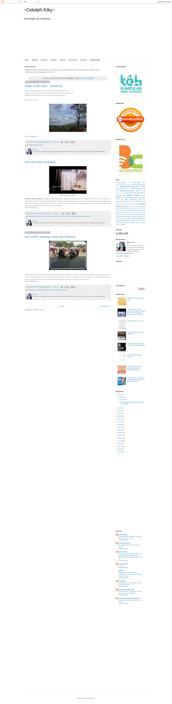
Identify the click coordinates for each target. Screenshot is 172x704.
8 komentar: (55, 142)
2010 (120, 449)
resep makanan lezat (137, 208)
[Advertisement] (86, 40)
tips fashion (138, 216)
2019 (120, 424)
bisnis (140, 201)
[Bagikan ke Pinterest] (74, 142)
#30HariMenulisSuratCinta (123, 184)
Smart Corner (122, 552)
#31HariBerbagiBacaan (138, 184)
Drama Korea (72, 60)
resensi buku (123, 209)
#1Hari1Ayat (136, 183)
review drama (129, 211)
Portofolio (54, 60)
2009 (120, 452)
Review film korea (131, 193)
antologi (118, 195)
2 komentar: (55, 287)
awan (31, 145)
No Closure (123, 399)
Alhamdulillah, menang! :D (135, 321)
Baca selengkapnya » (32, 136)
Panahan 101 (119, 192)
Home (27, 60)
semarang (121, 214)
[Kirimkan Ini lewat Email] (65, 142)
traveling (128, 220)
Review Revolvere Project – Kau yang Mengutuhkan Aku (136, 344)
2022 (120, 416)
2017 (120, 430)
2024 (120, 411)
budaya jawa (125, 204)
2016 (120, 433)
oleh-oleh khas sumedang (59, 216)
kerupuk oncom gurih (35, 216)
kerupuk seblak (46, 216)
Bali (141, 190)
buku (133, 204)
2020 (120, 422)
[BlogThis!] (67, 142)
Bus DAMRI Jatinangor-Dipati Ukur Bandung (50, 236)
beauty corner (129, 201)
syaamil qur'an (130, 214)
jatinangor (58, 289)
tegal (138, 214)
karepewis (121, 581)
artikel (129, 195)
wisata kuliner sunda (84, 216)
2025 (120, 408)
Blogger (92, 698)
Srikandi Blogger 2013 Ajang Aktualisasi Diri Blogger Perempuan (134, 368)
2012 (120, 443)
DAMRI (46, 289)
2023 (120, 413)
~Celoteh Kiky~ (39, 9)
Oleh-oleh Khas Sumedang (40, 162)
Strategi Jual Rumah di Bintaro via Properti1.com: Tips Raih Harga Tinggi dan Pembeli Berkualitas (130, 574)
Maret (122, 397)
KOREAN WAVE (95, 60)
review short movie (134, 212)
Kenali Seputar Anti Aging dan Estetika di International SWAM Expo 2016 (136, 379)
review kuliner (123, 212)
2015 (120, 435)
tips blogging (126, 216)
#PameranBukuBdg (121, 188)
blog (117, 204)
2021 (120, 419)
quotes (143, 207)
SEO (141, 192)
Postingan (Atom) (38, 310)
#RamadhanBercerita (138, 188)
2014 (120, 438)
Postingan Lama (105, 306)
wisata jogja (124, 222)
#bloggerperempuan (127, 191)
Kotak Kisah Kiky (124, 543)
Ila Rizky (132, 242)
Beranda (62, 306)
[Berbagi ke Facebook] (72, 142)
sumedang (40, 145)
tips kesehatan (132, 218)
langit (34, 145)
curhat (142, 203)
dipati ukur (52, 289)
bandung (31, 289)
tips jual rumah (120, 218)
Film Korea (83, 60)
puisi (135, 207)
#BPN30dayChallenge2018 (130, 187)
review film (141, 211)
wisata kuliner (135, 222)
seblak (69, 216)
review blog (119, 210)
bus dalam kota (39, 289)
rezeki (143, 212)
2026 (120, 395)
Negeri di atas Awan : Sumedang (43, 86)
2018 (120, 427)
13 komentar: (55, 213)
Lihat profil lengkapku (123, 256)
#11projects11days (121, 182)
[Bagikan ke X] (70, 142)
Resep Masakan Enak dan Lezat (129, 598)
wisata (136, 220)
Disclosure (44, 60)
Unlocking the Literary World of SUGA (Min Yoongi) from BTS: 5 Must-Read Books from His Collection (136, 312)
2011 (120, 446)
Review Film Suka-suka (126, 590)
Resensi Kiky (122, 534)
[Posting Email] (61, 142)
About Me (35, 60)
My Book (62, 60)
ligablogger (125, 207)
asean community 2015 (132, 199)
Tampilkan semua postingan (84, 78)
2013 (120, 441)
